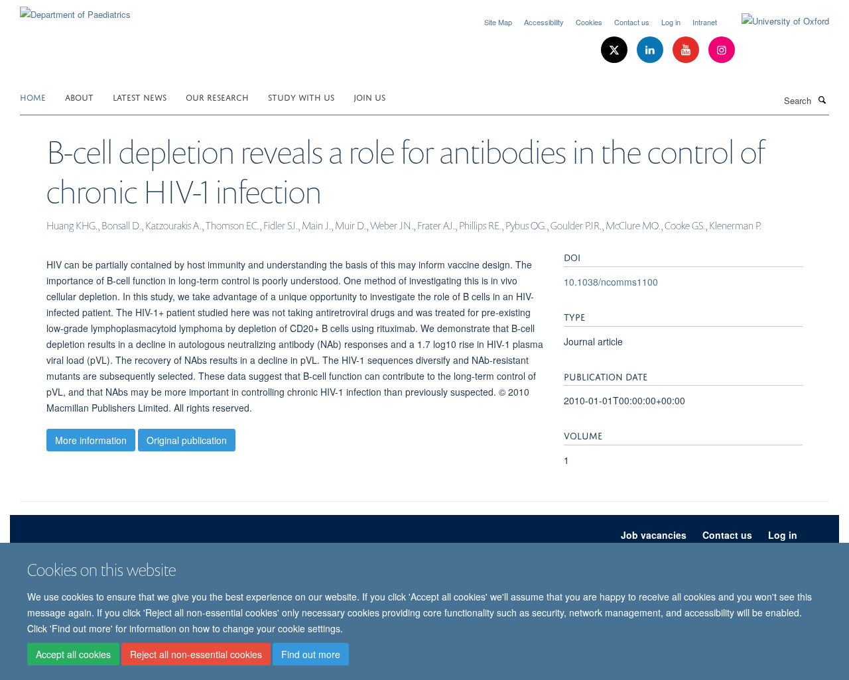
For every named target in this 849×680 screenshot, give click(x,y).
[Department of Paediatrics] (75, 9)
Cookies (589, 22)
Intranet (704, 22)
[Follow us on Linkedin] (651, 50)
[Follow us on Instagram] (721, 50)
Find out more (310, 654)
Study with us (301, 96)
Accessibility (544, 22)
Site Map (498, 22)
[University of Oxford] (775, 21)
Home (33, 96)
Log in (671, 22)
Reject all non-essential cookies (196, 654)
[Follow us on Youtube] (687, 50)
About (79, 96)
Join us (369, 96)
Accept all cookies (73, 654)
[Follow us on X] (615, 50)
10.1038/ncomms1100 (611, 281)
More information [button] (91, 440)
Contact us (631, 22)
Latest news (139, 96)
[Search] (822, 99)
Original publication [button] (187, 440)
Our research (217, 96)
